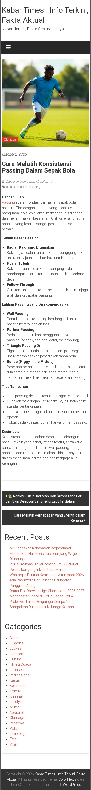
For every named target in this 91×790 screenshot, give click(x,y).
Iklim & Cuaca (20, 664)
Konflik (15, 691)
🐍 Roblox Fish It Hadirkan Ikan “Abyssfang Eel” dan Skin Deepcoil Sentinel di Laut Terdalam (44, 498)
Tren (13, 739)
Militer (14, 707)
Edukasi (16, 648)
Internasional (20, 675)
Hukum (15, 659)
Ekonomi (17, 654)
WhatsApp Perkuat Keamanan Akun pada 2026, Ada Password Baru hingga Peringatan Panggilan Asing (47, 580)
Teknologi (17, 734)
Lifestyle (16, 702)
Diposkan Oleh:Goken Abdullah (27, 181)
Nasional (17, 712)
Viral (13, 744)
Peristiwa (17, 723)
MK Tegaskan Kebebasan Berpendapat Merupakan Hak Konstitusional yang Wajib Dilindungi (43, 553)
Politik (14, 728)
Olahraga (10, 139)
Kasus (15, 680)
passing (35, 187)
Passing (9, 202)
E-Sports (17, 643)
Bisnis (14, 638)
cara (9, 187)
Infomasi (17, 670)
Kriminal (16, 696)
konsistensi (20, 187)
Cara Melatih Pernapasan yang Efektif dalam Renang (49, 517)
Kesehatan (18, 686)
